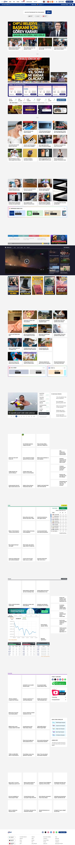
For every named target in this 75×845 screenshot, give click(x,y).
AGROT (24, 653)
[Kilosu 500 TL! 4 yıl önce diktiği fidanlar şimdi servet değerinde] (15, 777)
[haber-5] (61, 285)
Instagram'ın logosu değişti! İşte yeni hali (60, 811)
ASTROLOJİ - (47, 108)
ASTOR (38, 653)
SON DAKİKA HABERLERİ (6, 4)
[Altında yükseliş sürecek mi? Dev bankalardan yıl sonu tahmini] (14, 81)
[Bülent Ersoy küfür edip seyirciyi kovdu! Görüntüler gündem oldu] (16, 81)
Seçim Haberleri (34, 843)
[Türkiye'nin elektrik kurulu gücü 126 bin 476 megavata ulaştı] (45, 356)
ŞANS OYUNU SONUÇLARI (57, 719)
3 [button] (16, 416)
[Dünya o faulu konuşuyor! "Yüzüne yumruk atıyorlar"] (14, 518)
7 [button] (26, 416)
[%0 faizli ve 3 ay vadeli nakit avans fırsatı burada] (60, 139)
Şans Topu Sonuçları (60, 731)
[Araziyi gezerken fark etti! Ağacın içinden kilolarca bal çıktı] (14, 479)
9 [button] (31, 416)
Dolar (26, 615)
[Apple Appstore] (12, 840)
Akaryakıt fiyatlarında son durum (44, 811)
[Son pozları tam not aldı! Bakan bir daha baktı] (15, 132)
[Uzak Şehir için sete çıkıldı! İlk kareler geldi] (28, 679)
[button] (54, 1)
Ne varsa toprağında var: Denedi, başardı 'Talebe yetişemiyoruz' (14, 797)
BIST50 (15, 615)
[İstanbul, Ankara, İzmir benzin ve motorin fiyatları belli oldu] (28, 466)
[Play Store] (12, 837)
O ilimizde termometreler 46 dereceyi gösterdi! (62, 468)
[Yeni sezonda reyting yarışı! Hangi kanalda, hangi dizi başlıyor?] (43, 734)
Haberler (21, 838)
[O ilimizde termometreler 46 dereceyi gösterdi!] (55, 468)
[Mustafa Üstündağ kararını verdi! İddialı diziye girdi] (60, 349)
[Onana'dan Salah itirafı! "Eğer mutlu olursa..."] (43, 546)
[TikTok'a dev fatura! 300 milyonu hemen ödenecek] (15, 356)
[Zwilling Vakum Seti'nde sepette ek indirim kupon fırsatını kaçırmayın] (30, 356)
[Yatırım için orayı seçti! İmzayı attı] (14, 445)
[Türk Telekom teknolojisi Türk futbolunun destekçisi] (30, 804)
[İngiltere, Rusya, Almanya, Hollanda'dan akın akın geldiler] (28, 479)
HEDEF (24, 654)
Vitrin (32, 841)
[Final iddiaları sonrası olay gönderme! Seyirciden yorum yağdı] (28, 748)
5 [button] (21, 416)
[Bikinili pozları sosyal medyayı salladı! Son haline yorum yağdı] (14, 720)
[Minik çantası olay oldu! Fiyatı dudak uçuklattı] (14, 707)
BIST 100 (12, 618)
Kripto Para (45, 843)
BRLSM (9, 651)
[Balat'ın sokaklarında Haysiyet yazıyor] (15, 804)
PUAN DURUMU (54, 508)
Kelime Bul (57, 838)
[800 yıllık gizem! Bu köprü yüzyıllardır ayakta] (45, 314)
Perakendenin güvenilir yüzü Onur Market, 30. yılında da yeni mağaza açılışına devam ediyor (60, 784)
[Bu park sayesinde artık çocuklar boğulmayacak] (45, 342)
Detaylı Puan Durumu (63, 533)
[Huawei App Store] (12, 843)
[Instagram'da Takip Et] (58, 679)
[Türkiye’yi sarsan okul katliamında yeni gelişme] (9, 81)
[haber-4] (49, 285)
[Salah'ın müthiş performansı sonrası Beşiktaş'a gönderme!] (29, 69)
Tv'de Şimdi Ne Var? (56, 699)
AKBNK (38, 649)
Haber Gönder (63, 832)
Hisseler (44, 841)
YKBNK (38, 654)
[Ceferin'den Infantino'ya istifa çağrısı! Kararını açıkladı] (43, 511)
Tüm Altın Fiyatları (43, 413)
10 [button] (34, 416)
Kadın (21, 843)
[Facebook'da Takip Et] (53, 679)
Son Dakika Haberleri (23, 836)
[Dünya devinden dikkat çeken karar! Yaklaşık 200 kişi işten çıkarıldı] (43, 438)
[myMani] (22, 1)
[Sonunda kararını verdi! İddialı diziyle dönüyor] (28, 720)
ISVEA (24, 651)
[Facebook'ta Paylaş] (58, 746)
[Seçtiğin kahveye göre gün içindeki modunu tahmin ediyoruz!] (60, 314)
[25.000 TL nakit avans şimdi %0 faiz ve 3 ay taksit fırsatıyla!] (19, 81)
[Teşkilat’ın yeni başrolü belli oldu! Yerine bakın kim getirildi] (43, 473)
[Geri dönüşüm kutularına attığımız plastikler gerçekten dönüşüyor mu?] (28, 438)
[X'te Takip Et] (45, 832)
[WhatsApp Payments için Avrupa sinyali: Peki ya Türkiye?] (30, 81)
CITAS (38, 651)
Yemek (21, 841)
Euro (31, 615)
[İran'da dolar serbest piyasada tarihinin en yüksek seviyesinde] (55, 622)
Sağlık (33, 838)
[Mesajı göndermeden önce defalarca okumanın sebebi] (15, 183)
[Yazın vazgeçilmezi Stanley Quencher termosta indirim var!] (28, 452)
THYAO (38, 648)
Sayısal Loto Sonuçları (60, 725)
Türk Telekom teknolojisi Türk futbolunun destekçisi (30, 811)
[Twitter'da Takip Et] (55, 679)
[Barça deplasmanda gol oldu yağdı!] (14, 539)
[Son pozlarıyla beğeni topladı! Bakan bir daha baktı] (43, 679)
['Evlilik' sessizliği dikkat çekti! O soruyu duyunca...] (14, 741)
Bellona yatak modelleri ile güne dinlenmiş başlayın (29, 783)
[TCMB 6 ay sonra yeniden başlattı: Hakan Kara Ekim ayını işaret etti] (22, 81)
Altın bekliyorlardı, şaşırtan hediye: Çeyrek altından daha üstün (62, 453)
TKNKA (9, 649)
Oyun (56, 836)
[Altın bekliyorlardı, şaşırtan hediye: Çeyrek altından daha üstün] (55, 452)
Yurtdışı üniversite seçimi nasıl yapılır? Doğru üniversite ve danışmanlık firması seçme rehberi (30, 798)
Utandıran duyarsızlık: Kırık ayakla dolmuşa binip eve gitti (62, 460)
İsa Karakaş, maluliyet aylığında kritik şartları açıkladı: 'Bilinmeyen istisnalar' (62, 608)
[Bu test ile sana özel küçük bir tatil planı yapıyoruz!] (30, 183)
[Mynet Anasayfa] (5, 1)
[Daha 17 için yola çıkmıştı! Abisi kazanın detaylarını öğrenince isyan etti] (43, 748)
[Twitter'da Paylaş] (60, 746)
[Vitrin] (48, 2)
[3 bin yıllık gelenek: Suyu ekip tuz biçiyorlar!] (60, 190)
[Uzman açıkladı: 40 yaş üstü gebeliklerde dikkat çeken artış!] (60, 328)
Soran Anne (57, 840)
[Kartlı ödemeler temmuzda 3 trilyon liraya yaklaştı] (45, 790)
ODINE (24, 648)
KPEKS (9, 653)
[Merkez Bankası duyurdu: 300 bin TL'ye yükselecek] (28, 81)
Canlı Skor (64, 505)
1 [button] (11, 416)
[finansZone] (59, 239)
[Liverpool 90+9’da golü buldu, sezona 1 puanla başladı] (28, 553)
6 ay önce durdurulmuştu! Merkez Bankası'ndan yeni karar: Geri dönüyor (62, 615)
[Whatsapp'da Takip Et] (65, 679)
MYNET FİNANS (14, 102)
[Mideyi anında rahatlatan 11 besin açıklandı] (43, 452)
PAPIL (9, 654)
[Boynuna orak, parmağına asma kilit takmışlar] (55, 475)
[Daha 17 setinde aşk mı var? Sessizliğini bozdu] (15, 342)
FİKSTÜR (63, 508)
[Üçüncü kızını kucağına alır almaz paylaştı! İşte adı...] (28, 734)
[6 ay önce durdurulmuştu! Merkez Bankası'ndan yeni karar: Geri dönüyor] (55, 614)
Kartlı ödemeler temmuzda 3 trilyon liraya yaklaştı (45, 797)
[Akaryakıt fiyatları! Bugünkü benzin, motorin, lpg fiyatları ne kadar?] (45, 197)
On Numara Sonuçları (60, 735)
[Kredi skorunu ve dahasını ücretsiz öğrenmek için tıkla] (29, 81)
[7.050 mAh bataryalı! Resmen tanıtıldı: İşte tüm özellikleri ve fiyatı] (45, 125)
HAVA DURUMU (33, 4)
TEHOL (24, 649)
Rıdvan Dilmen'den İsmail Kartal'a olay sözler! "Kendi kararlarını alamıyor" (18, 4)
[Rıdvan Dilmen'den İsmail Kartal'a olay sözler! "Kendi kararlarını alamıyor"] (28, 511)
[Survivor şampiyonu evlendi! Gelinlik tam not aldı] (28, 707)
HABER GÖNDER (65, 4)
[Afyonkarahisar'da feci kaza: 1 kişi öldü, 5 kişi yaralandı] (55, 483)
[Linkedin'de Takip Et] (60, 679)
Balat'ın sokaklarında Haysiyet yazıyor (13, 811)
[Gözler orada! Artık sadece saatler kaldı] (14, 592)
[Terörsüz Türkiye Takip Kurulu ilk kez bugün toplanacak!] (44, 81)
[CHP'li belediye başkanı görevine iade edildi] (37, 29)
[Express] (52, 2)
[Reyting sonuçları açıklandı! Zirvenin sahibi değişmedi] (45, 183)
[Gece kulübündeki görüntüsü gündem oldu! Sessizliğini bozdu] (11, 81)
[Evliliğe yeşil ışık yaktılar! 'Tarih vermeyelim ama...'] (43, 693)
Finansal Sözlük (45, 840)
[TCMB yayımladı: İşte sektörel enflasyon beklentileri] (14, 466)
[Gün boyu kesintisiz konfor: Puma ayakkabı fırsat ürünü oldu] (30, 328)
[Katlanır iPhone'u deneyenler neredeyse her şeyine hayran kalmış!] (15, 197)
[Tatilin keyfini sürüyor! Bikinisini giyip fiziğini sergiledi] (43, 714)
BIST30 (21, 615)
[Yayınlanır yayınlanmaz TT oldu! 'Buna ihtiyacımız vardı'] (28, 693)
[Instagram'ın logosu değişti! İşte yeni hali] (60, 804)
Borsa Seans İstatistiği (47, 836)
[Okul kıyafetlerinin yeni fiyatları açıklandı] (30, 125)
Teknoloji (33, 836)
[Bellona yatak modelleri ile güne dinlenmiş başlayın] (30, 777)
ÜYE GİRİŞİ (62, 1)
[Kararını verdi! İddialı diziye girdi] (15, 321)
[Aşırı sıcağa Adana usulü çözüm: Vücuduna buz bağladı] (45, 139)
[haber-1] (13, 285)
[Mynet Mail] (72, 4)
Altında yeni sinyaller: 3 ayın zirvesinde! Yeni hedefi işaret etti (62, 599)
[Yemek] (50, 2)
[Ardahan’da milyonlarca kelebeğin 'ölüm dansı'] (40, 81)
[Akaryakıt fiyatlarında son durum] (45, 804)
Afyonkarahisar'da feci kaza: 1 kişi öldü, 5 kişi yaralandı (63, 483)
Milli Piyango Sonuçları (60, 722)
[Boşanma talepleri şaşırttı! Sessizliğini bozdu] (35, 81)
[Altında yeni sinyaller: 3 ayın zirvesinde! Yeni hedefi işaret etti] (43, 81)
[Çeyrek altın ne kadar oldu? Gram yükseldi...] (30, 314)
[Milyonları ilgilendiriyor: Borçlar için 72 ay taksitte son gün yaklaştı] (42, 81)
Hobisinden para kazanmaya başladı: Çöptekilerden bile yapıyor (60, 797)
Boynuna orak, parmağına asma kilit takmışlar (62, 475)
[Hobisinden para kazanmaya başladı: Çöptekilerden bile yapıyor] (60, 790)
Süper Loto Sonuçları (60, 728)
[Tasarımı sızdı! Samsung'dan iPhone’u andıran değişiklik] (30, 139)
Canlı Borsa (65, 578)
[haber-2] (25, 285)
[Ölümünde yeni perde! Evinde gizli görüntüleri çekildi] (21, 81)
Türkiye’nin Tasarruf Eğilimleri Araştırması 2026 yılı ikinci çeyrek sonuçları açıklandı (45, 784)
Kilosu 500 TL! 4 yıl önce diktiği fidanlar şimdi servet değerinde (14, 784)
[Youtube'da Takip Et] (63, 679)
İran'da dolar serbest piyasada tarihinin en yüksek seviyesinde (62, 623)
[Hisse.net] (15, 109)
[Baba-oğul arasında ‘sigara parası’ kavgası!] (45, 328)
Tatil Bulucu (57, 841)
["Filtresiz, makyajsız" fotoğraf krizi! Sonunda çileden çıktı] (14, 686)
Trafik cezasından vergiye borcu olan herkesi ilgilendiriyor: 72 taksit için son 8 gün (62, 631)
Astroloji (33, 840)
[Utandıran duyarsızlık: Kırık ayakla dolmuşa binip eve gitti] (55, 460)
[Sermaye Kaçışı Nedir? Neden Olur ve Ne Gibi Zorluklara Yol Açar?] (60, 125)
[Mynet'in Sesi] (30, 109)
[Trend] (46, 2)
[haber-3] (37, 285)
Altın (36, 615)
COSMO (9, 648)
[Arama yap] (56, 1)
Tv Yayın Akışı (54, 697)
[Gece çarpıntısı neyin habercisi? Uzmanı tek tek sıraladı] (30, 197)
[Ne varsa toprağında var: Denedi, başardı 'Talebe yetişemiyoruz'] (15, 790)
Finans (21, 840)
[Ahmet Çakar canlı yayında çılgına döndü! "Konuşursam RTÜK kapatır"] (26, 81)
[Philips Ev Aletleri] (44, 2)
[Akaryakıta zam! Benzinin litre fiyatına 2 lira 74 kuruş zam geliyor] (18, 81)
